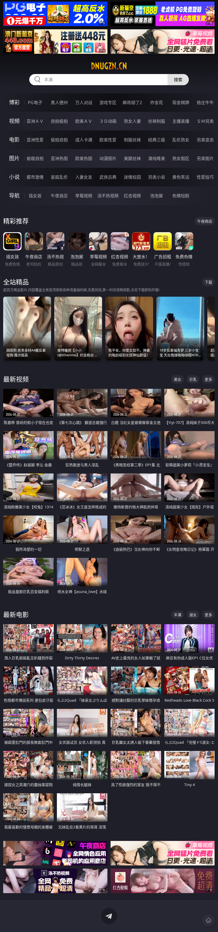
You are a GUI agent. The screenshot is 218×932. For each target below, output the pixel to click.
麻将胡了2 (132, 102)
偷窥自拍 (35, 158)
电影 (14, 139)
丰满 (177, 614)
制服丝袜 (132, 140)
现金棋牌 (180, 102)
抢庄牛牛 (205, 102)
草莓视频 (83, 196)
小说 (14, 177)
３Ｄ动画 (107, 121)
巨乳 (193, 379)
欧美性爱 (107, 140)
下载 (208, 282)
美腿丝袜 (132, 158)
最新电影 (16, 614)
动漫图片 (107, 158)
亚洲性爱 (35, 140)
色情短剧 (180, 196)
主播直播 (180, 121)
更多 (208, 379)
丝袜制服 (156, 121)
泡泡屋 (156, 196)
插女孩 (35, 196)
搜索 (178, 80)
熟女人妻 (132, 121)
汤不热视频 (108, 196)
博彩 (14, 102)
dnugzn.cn (109, 66)
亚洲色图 (59, 158)
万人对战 (83, 102)
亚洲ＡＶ (35, 121)
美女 (177, 379)
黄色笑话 (180, 177)
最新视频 (16, 379)
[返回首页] (208, 920)
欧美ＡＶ (83, 121)
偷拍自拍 (59, 140)
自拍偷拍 (59, 121)
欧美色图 (83, 158)
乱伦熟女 (180, 140)
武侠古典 (107, 177)
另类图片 (205, 158)
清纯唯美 (156, 158)
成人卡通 (83, 140)
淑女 (193, 614)
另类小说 (156, 177)
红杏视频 (132, 196)
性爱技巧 (205, 177)
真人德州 (59, 102)
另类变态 (205, 140)
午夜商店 (59, 196)
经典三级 (156, 140)
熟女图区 (180, 158)
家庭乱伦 (59, 177)
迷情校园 (132, 177)
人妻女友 (83, 177)
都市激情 (35, 177)
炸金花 (156, 102)
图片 (14, 158)
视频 (14, 121)
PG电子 (35, 102)
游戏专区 (107, 102)
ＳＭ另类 (205, 121)
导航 (14, 195)
